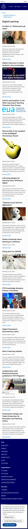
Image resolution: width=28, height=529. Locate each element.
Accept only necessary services (13, 521)
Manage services (9, 517)
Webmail (3, 495)
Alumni (3, 460)
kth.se (2, 1)
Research (3, 448)
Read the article (6, 59)
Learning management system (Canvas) (11, 498)
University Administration (8, 482)
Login (25, 1)
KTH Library (4, 470)
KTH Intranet (4, 463)
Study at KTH (4, 445)
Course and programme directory (10, 492)
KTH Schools (4, 473)
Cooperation (4, 451)
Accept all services (9, 525)
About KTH (4, 454)
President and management (8, 479)
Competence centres (7, 476)
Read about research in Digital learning (9, 16)
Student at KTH (5, 457)
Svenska (18, 6)
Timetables (4, 489)
